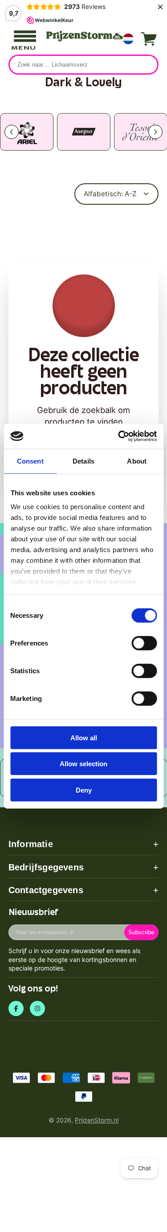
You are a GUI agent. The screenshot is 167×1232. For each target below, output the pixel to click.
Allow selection (83, 764)
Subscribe (141, 932)
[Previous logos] (11, 132)
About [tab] (137, 460)
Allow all (83, 737)
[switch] (144, 643)
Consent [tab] (30, 460)
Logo (84, 36)
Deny (84, 789)
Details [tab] (83, 460)
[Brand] (27, 132)
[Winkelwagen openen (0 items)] (149, 39)
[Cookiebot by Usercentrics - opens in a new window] (119, 436)
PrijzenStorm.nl (96, 1120)
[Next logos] (155, 132)
